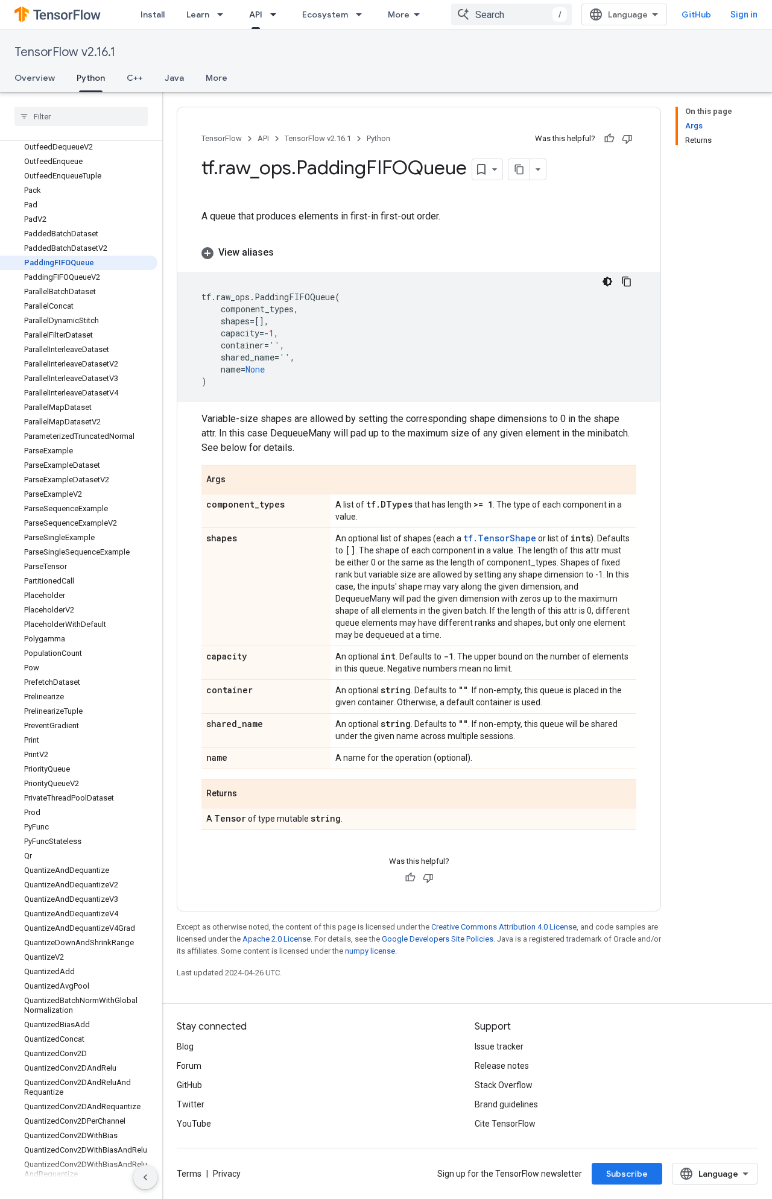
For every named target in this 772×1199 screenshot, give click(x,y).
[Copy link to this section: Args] (238, 480)
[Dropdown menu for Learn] (223, 14)
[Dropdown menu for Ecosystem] (362, 14)
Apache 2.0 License (276, 938)
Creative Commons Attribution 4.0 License (504, 926)
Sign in (744, 14)
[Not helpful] (627, 139)
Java (174, 77)
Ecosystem (325, 14)
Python (91, 77)
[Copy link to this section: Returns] (249, 794)
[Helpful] (609, 139)
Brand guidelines (506, 1104)
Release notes (502, 1066)
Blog (185, 1046)
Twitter (190, 1104)
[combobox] (511, 14)
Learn (197, 14)
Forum (189, 1066)
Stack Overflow (504, 1085)
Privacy (227, 1174)
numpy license (370, 950)
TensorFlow (221, 138)
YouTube (194, 1123)
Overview (34, 77)
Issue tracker (499, 1046)
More (399, 14)
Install (153, 14)
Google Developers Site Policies (437, 938)
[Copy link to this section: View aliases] (286, 252)
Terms (189, 1174)
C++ (135, 77)
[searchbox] (81, 116)
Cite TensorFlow (505, 1123)
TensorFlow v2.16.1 (64, 52)
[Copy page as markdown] (519, 169)
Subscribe (627, 1173)
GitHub (696, 14)
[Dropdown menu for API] (276, 14)
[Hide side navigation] (145, 1177)
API (255, 14)
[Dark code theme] (607, 281)
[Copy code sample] (626, 281)
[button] (418, 252)
